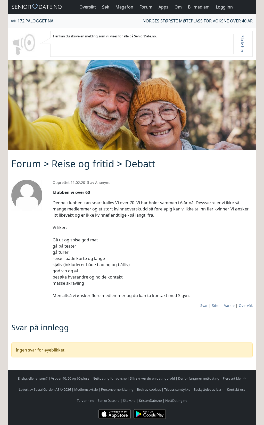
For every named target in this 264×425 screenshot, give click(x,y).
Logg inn (224, 7)
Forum (145, 7)
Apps (163, 7)
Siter (216, 305)
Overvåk (246, 305)
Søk (105, 7)
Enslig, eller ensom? (33, 378)
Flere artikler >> (234, 378)
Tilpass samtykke (177, 389)
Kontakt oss (236, 389)
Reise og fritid (83, 163)
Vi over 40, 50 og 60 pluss (70, 378)
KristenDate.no (150, 400)
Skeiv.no (129, 400)
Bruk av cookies (149, 389)
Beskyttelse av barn (209, 389)
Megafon (124, 7)
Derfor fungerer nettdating (198, 378)
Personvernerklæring (117, 389)
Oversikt (87, 7)
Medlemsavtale (86, 389)
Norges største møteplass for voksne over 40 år (198, 21)
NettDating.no (176, 400)
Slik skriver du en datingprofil (152, 378)
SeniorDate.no (109, 400)
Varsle (229, 305)
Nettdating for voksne (110, 378)
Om (178, 7)
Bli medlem (199, 7)
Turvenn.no (85, 400)
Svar (204, 305)
